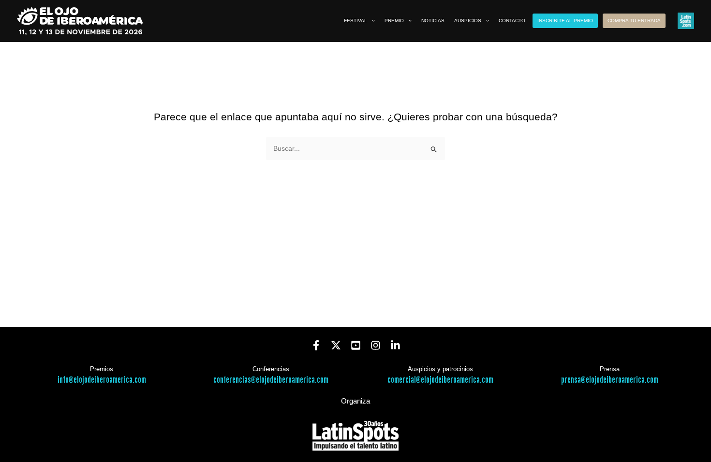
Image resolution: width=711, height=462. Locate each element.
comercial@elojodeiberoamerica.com (440, 380)
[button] (371, 21)
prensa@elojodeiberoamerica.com (609, 380)
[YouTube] (356, 345)
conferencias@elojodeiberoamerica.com (270, 380)
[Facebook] (316, 345)
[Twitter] (336, 345)
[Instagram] (375, 345)
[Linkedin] (395, 345)
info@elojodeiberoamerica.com (102, 380)
